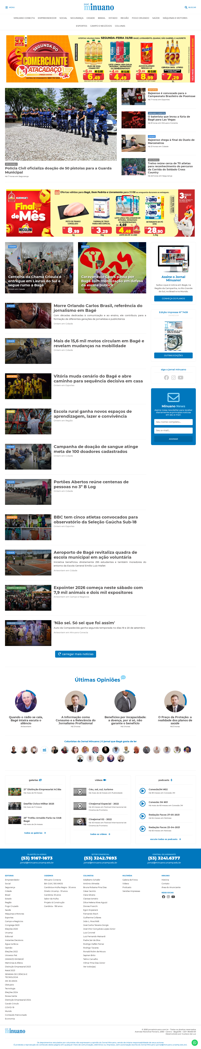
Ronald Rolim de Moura (94, 951)
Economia (10, 1019)
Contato (165, 883)
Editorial (9, 936)
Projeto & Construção (54, 902)
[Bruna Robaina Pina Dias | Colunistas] (34, 750)
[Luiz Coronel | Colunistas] (157, 750)
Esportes (81, 26)
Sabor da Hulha (51, 899)
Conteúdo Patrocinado (16, 1015)
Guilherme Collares (92, 917)
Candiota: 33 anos (52, 895)
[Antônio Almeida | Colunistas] (24, 750)
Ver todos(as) (89, 966)
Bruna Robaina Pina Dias (95, 887)
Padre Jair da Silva (91, 940)
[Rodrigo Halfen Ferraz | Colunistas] (187, 750)
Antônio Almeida (91, 883)
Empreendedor (47, 18)
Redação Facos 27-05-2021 (164, 814)
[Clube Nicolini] (100, 235)
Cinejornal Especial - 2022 (104, 803)
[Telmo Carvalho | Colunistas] (111, 758)
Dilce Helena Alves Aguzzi (95, 902)
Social (63, 18)
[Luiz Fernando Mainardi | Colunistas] (167, 750)
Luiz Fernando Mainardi (94, 936)
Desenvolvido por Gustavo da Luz (181, 1034)
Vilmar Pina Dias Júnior (94, 963)
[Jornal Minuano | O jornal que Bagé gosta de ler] (100, 7)
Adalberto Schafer (91, 880)
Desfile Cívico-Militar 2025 (39, 803)
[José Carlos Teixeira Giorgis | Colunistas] (136, 750)
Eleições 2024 (11, 992)
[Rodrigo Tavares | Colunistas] (80, 758)
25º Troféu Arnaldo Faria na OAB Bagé (42, 819)
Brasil (102, 18)
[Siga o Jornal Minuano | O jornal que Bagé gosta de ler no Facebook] (166, 378)
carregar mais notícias (77, 654)
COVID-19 (9, 1007)
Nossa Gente (11, 996)
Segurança (76, 18)
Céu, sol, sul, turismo (101, 789)
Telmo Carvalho (90, 959)
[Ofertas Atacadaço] (100, 81)
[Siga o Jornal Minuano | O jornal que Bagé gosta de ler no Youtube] (180, 378)
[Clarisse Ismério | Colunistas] (65, 750)
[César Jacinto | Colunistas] (44, 750)
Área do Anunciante (171, 887)
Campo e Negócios (101, 26)
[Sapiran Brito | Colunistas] (100, 758)
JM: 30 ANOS (11, 981)
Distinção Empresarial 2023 (18, 966)
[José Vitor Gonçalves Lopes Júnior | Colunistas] (146, 750)
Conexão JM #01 (158, 802)
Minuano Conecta (24, 18)
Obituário (9, 985)
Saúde (156, 18)
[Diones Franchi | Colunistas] (85, 750)
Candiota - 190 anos (53, 906)
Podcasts (126, 887)
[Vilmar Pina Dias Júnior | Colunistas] (121, 758)
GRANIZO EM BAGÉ (14, 959)
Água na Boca (11, 944)
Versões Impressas (131, 891)
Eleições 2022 (11, 951)
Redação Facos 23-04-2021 (164, 827)
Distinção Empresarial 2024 (18, 1000)
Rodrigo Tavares (91, 948)
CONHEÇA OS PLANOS (173, 298)
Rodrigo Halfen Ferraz (93, 944)
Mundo (8, 1011)
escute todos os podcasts (163, 839)
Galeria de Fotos (130, 880)
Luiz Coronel (89, 932)
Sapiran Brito (89, 955)
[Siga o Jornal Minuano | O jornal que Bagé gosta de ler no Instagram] (173, 378)
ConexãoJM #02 (158, 789)
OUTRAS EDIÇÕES (173, 355)
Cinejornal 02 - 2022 (100, 819)
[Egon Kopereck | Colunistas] (95, 750)
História (165, 880)
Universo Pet (11, 955)
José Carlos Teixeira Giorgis (96, 925)
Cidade (91, 18)
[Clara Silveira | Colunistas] (55, 750)
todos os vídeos (98, 834)
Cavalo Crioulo (12, 1003)
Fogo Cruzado (140, 18)
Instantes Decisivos (14, 940)
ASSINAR (173, 439)
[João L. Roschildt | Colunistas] (126, 750)
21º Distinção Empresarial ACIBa (42, 789)
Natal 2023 (10, 970)
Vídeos (125, 883)
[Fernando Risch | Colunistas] (106, 750)
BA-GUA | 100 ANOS (53, 883)
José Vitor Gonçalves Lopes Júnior (99, 929)
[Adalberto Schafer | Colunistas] (14, 750)
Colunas (120, 26)
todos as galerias (33, 833)
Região (125, 18)
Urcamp (9, 932)
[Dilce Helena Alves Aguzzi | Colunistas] (75, 750)
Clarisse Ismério (90, 899)
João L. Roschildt (91, 921)
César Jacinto (89, 891)
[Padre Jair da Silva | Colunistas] (177, 750)
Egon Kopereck (90, 910)
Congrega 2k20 (12, 925)
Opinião (8, 948)
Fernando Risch (90, 914)
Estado (113, 18)
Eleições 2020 (11, 929)
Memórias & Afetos (14, 963)
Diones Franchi (90, 906)
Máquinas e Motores (175, 18)
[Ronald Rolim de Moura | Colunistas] (90, 758)
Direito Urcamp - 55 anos (56, 891)
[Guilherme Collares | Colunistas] (116, 750)
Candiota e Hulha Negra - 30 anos (60, 887)
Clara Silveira (89, 895)
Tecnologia (10, 988)
